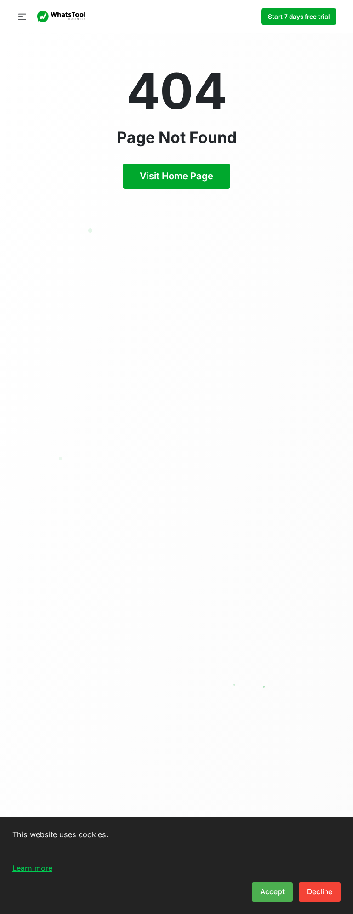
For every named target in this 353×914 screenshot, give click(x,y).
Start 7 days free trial (299, 16)
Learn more (32, 868)
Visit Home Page (176, 176)
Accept (272, 891)
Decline (319, 891)
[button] (22, 16)
